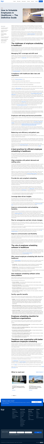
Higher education (22, 412)
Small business (22, 424)
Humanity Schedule (23, 361)
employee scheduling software (32, 173)
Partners (37, 412)
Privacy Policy (20, 442)
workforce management (31, 33)
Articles (29, 414)
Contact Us (37, 413)
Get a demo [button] (40, 1)
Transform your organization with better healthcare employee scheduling (4, 40)
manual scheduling (18, 260)
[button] (37, 402)
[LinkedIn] (41, 442)
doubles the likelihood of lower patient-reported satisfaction (31, 123)
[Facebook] (40, 442)
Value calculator (24, 1)
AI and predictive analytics (24, 144)
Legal (15, 442)
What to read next (3, 42)
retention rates (31, 188)
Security (17, 442)
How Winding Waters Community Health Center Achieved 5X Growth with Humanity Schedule (35, 387)
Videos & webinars (31, 419)
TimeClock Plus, (15, 360)
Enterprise (21, 425)
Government (22, 413)
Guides (29, 418)
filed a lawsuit (24, 101)
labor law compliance (18, 79)
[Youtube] (42, 442)
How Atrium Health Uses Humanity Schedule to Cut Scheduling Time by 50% (18, 387)
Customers (28, 1)
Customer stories (30, 415)
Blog (29, 416)
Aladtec (16, 364)
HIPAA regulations (18, 88)
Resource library (30, 412)
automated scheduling (16, 71)
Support (37, 416)
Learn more (13, 390)
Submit (38, 432)
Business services (22, 420)
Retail (21, 417)
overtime (39, 145)
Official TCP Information (39, 417)
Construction (22, 423)
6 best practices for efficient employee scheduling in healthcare (4, 31)
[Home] (2, 410)
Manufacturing (22, 421)
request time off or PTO (18, 213)
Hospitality (21, 416)
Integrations (14, 417)
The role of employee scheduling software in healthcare (4, 34)
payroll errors (24, 189)
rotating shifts (24, 57)
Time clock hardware (15, 416)
